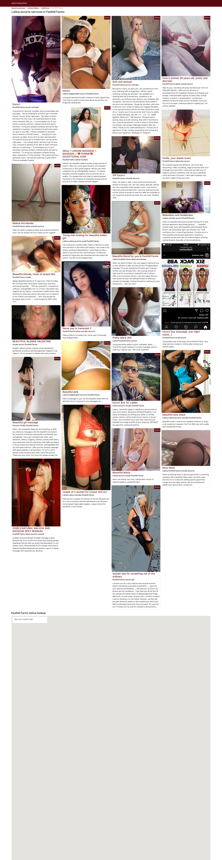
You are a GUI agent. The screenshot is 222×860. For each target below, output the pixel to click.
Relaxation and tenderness (177, 215)
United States (33, 8)
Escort (16, 104)
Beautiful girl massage (25, 422)
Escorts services (18, 8)
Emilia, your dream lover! (176, 158)
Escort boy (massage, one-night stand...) (181, 333)
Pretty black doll (122, 337)
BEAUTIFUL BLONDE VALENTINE (32, 341)
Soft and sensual (122, 81)
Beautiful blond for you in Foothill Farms (135, 256)
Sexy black (168, 467)
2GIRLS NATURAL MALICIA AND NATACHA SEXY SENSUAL (31, 530)
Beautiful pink (70, 391)
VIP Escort (119, 175)
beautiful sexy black (173, 414)
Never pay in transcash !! (77, 328)
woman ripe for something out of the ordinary (134, 575)
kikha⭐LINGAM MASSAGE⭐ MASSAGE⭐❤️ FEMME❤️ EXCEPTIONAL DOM (80, 153)
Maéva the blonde (23, 223)
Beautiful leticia (121, 472)
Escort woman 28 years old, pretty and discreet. (185, 79)
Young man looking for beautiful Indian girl (85, 237)
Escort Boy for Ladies (125, 402)
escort (66, 90)
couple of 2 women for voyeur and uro (85, 491)
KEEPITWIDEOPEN (19, 3)
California (45, 8)
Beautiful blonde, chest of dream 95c (34, 274)
